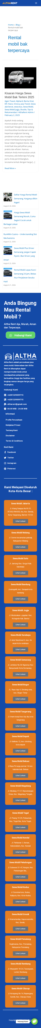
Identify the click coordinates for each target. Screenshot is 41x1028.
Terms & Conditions (14, 441)
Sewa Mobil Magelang (20, 786)
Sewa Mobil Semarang (20, 660)
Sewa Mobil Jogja (12, 109)
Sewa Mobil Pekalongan (20, 862)
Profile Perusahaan (14, 420)
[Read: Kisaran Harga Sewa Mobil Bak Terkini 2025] (20, 77)
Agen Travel (10, 101)
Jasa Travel (25, 103)
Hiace (10, 103)
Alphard (19, 101)
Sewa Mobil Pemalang (20, 939)
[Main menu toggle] (36, 3)
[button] (34, 1021)
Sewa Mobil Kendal (20, 837)
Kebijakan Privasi (13, 425)
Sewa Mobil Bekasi (20, 761)
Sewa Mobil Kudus (20, 887)
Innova (17, 103)
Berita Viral (28, 101)
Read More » (10, 168)
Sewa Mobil (28, 106)
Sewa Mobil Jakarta (20, 503)
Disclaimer (10, 436)
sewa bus (18, 106)
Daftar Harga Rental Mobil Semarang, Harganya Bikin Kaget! (25, 198)
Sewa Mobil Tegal (20, 813)
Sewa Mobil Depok (20, 736)
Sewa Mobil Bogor (20, 684)
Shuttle (23, 109)
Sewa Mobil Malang (20, 532)
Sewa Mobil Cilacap (21, 988)
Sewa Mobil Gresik (20, 914)
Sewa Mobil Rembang (21, 964)
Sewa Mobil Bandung (20, 584)
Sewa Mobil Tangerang (20, 711)
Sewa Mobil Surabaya (21, 635)
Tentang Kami (12, 430)
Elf (6, 103)
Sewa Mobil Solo (20, 558)
